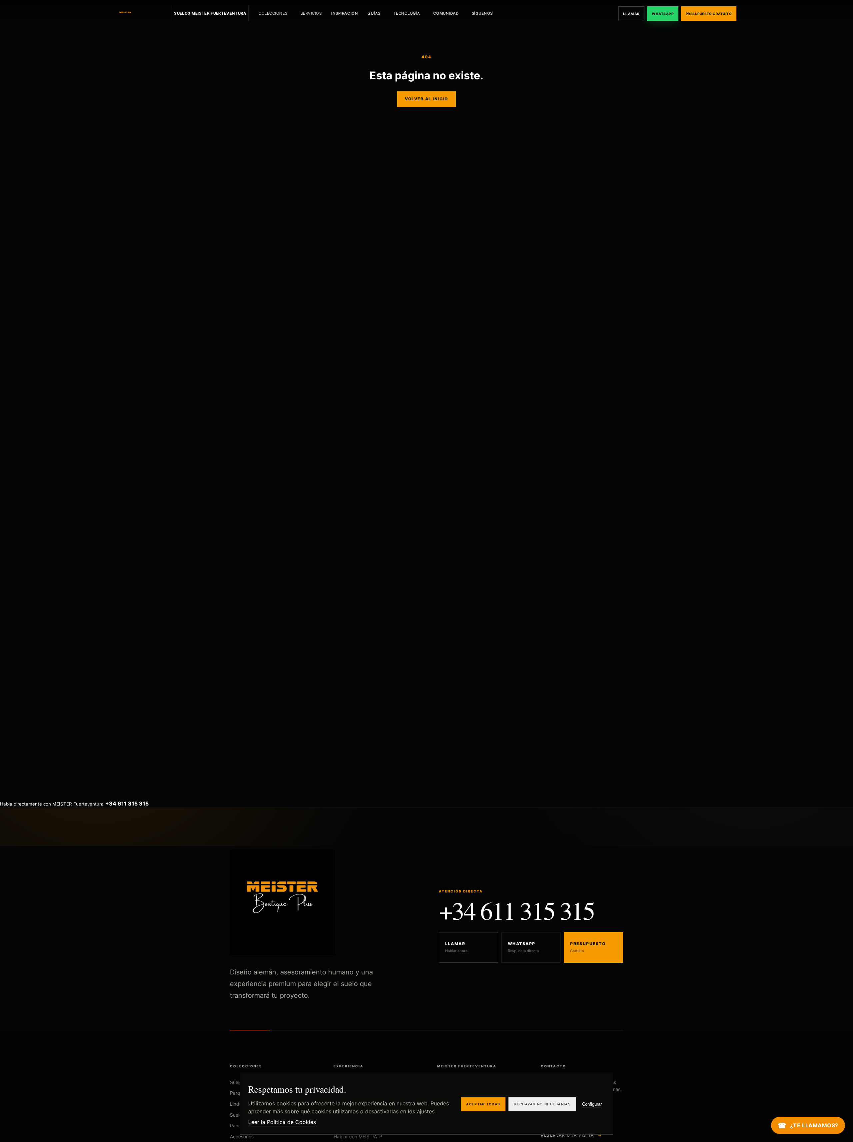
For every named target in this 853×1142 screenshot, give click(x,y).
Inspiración (344, 13)
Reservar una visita (571, 1135)
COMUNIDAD (446, 13)
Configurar (592, 1104)
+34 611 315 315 (516, 910)
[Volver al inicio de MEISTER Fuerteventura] (140, 13)
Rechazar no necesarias (542, 1104)
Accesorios (242, 1136)
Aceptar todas (483, 1104)
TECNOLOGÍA (407, 13)
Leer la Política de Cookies (282, 1122)
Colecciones (273, 13)
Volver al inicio (426, 98)
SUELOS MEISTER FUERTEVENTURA (210, 13)
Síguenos (482, 13)
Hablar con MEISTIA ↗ (358, 1136)
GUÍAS (374, 13)
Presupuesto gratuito (709, 14)
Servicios (311, 13)
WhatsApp (663, 14)
